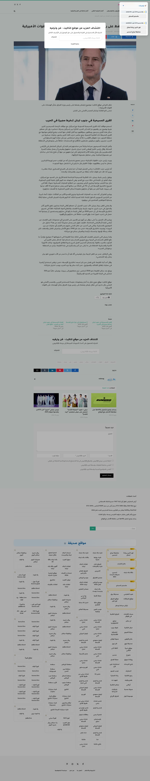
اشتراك (54, 37)
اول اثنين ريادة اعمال (134, 27)
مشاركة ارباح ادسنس (134, 32)
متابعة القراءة (75, 44)
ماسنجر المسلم (134, 16)
